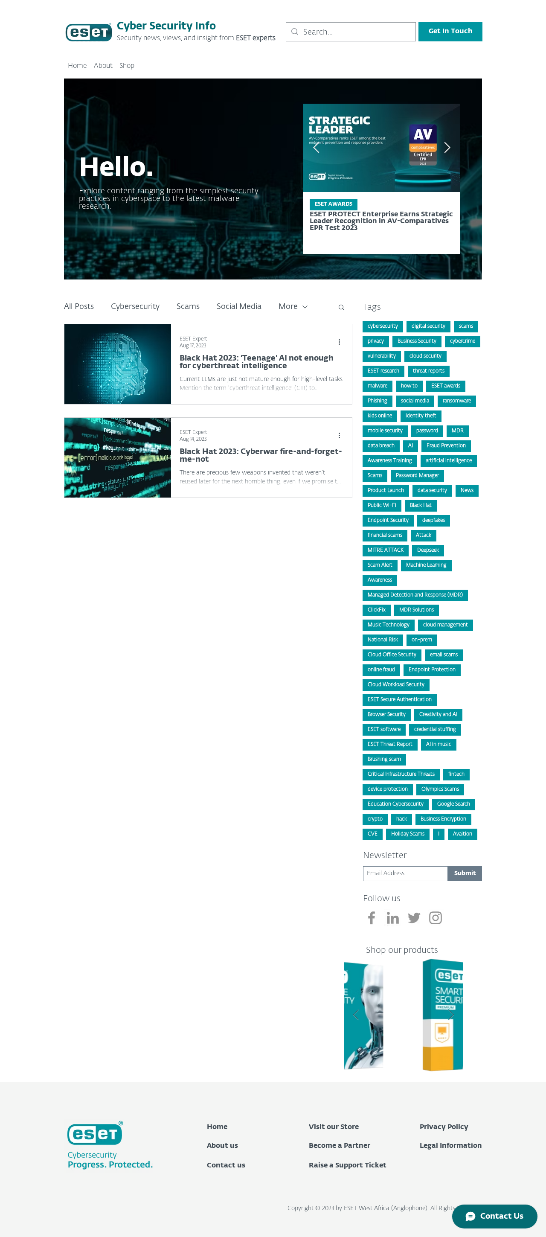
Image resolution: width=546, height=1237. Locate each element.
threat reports (428, 371)
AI (410, 445)
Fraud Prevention (446, 445)
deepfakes (433, 520)
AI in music (438, 744)
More (288, 307)
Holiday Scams (407, 834)
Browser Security (387, 714)
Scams (188, 307)
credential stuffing (435, 729)
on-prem (422, 640)
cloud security (425, 356)
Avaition (462, 834)
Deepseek (428, 550)
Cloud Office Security (392, 655)
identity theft (421, 416)
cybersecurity (383, 326)
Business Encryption (443, 819)
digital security (428, 326)
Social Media (239, 307)
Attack (423, 535)
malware (377, 386)
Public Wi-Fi (382, 505)
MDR (458, 431)
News (467, 490)
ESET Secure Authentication (400, 699)
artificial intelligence (449, 460)
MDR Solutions (416, 610)
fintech (456, 774)
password (427, 431)
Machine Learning (426, 565)
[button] (341, 307)
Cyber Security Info (166, 26)
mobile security (385, 431)
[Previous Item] (316, 148)
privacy (376, 341)
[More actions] (342, 342)
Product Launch (386, 490)
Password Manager (417, 475)
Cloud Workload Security (396, 684)
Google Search (453, 804)
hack (401, 819)
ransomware (457, 401)
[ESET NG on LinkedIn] (392, 917)
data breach (381, 445)
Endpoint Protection (432, 669)
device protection (388, 789)
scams (466, 326)
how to (409, 386)
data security (432, 490)
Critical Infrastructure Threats (401, 774)
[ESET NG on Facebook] (371, 917)
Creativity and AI (438, 714)
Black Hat (421, 505)
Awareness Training (390, 460)
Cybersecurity (135, 307)
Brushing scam (384, 759)
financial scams (385, 535)
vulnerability (382, 356)
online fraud (381, 669)
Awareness (380, 580)
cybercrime (462, 341)
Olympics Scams (440, 789)
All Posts (79, 307)
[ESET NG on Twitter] (414, 917)
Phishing (377, 401)
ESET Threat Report (390, 744)
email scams (444, 655)
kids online (380, 416)
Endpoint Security (388, 520)
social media (415, 401)
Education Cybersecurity (396, 804)
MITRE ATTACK (386, 550)
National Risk (383, 640)
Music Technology (389, 625)
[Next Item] (450, 1015)
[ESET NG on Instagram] (435, 917)
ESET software (384, 729)
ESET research (383, 371)
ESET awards (445, 386)
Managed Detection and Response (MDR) (415, 595)
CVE (373, 834)
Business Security (417, 341)
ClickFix (377, 610)
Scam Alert (380, 565)
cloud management (445, 625)
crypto (375, 819)
